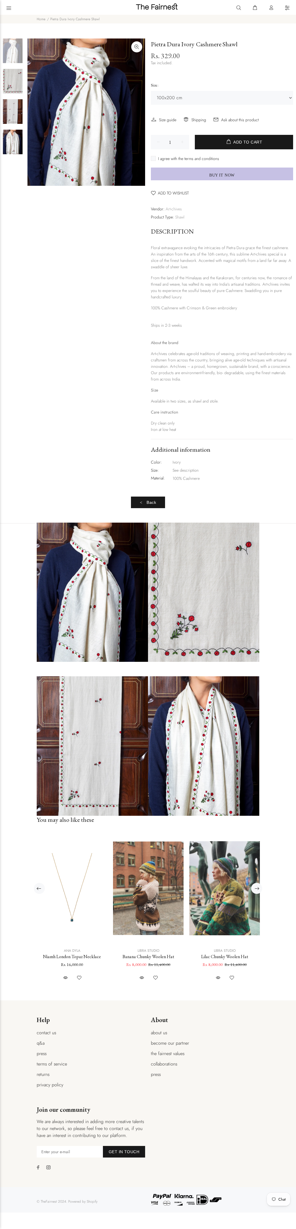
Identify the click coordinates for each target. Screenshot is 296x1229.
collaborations (164, 1064)
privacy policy (50, 1084)
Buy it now (221, 175)
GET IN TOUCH (124, 1151)
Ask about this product (240, 120)
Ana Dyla (72, 950)
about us (159, 1032)
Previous (39, 888)
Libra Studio (148, 950)
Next (256, 888)
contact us (46, 1032)
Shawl (179, 217)
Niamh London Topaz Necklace (72, 957)
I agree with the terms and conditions (188, 158)
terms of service (52, 1064)
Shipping (198, 120)
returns (43, 1074)
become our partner (170, 1043)
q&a (41, 1043)
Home (41, 19)
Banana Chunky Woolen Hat (148, 957)
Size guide (167, 120)
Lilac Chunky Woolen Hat (224, 957)
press (42, 1053)
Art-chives (174, 209)
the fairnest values (167, 1053)
